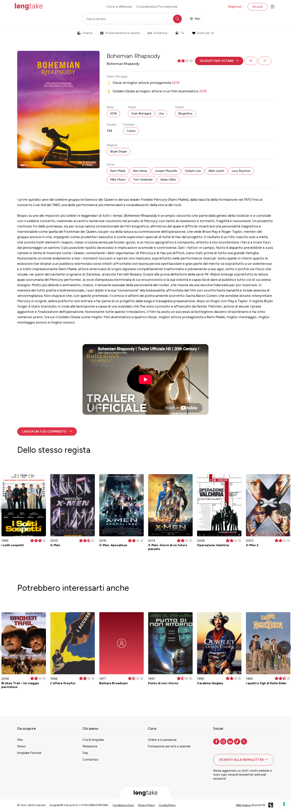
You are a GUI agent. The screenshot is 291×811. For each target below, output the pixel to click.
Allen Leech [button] (216, 171)
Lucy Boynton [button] (241, 171)
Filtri (197, 19)
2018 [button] (113, 113)
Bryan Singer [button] (118, 151)
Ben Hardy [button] (140, 171)
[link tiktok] (237, 741)
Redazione (90, 746)
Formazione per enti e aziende (169, 746)
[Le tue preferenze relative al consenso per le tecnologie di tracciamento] (284, 804)
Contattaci (90, 759)
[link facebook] (216, 741)
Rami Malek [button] (118, 171)
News (21, 746)
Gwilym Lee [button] (193, 171)
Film (20, 740)
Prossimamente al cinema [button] (122, 33)
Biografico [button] (185, 113)
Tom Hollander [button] (143, 179)
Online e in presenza (162, 740)
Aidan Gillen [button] (168, 179)
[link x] (244, 741)
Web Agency (244, 805)
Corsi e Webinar (119, 6)
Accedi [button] (257, 7)
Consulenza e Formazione (157, 6)
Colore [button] (131, 131)
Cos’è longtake (93, 740)
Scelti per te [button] (205, 33)
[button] (219, 61)
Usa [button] (161, 113)
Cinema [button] (87, 33)
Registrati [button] (235, 7)
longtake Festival (29, 753)
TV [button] (182, 33)
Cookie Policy (167, 805)
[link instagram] (223, 741)
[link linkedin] (230, 741)
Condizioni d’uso (123, 805)
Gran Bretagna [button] (141, 113)
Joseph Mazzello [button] (166, 171)
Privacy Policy (146, 805)
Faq (85, 753)
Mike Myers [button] (118, 179)
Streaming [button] (160, 33)
